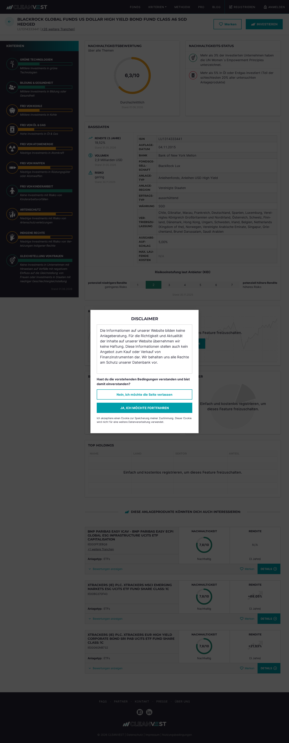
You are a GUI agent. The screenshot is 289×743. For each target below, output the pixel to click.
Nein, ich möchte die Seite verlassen (144, 394)
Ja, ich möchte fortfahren (144, 408)
